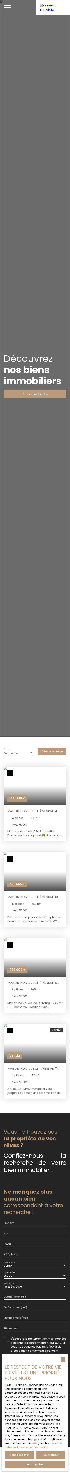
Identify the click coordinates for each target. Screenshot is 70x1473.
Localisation (9, 1283)
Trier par (8, 749)
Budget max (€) (15, 1296)
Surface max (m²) (16, 1317)
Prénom (9, 1223)
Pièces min (11, 1328)
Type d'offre (9, 1262)
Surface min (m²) (15, 1307)
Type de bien (10, 1272)
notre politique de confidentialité (26, 1447)
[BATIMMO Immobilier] (53, 7)
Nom (7, 1233)
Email (7, 1244)
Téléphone (11, 1254)
